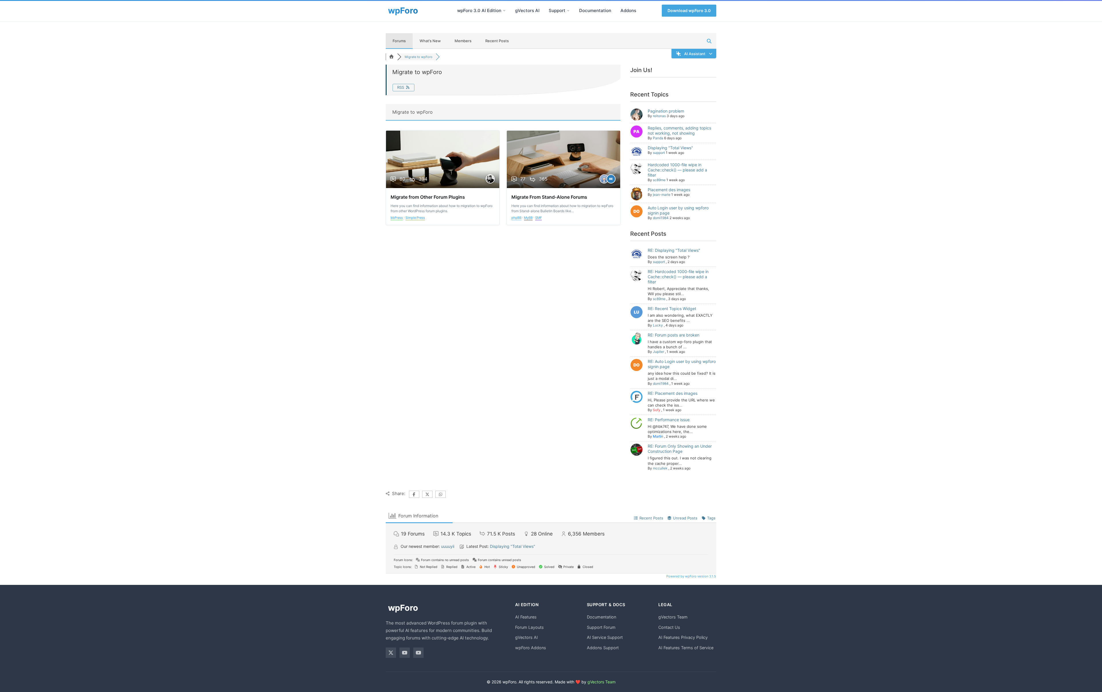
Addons (628, 10)
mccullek (660, 468)
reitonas (659, 116)
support (659, 152)
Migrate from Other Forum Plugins (428, 197)
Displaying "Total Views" (670, 147)
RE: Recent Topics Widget (672, 308)
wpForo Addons (530, 647)
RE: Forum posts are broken (673, 335)
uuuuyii (447, 546)
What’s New (430, 40)
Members (463, 40)
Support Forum (601, 627)
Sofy (656, 410)
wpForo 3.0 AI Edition (479, 10)
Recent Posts (497, 40)
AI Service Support (605, 637)
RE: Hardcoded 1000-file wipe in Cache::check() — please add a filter (678, 276)
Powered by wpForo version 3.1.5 (691, 576)
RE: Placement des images (672, 393)
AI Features (526, 616)
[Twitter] (391, 652)
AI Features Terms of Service (685, 647)
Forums (399, 40)
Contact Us (669, 627)
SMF (538, 218)
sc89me (659, 180)
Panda (658, 138)
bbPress (397, 218)
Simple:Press (415, 218)
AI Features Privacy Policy (683, 637)
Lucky (658, 325)
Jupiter (658, 351)
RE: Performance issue (669, 419)
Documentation (595, 10)
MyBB (528, 218)
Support (557, 10)
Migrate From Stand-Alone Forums (549, 197)
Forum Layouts (529, 627)
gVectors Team (673, 616)
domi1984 (661, 218)
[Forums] (391, 57)
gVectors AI (527, 10)
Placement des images (669, 189)
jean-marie (661, 194)
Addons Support (603, 647)
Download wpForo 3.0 (689, 10)
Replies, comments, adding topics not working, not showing (679, 130)
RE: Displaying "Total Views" (674, 250)
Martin (658, 436)
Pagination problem (666, 111)
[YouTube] (404, 652)
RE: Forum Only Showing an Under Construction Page (680, 449)
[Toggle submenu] (504, 10)
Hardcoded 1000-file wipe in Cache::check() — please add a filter (677, 169)
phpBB (516, 218)
